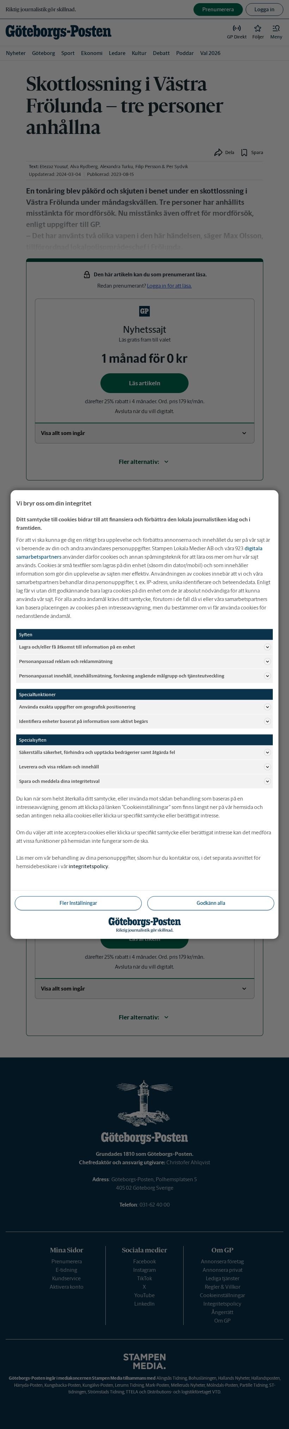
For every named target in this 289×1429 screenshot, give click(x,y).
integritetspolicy (88, 866)
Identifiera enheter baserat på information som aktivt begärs (83, 721)
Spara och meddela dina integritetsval (59, 781)
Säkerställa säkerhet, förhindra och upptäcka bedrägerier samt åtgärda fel (97, 752)
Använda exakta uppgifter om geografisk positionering (77, 707)
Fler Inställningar (78, 903)
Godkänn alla (211, 903)
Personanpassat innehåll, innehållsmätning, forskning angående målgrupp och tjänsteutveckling (121, 676)
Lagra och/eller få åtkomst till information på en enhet (77, 647)
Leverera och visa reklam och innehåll (59, 766)
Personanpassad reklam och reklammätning (65, 661)
